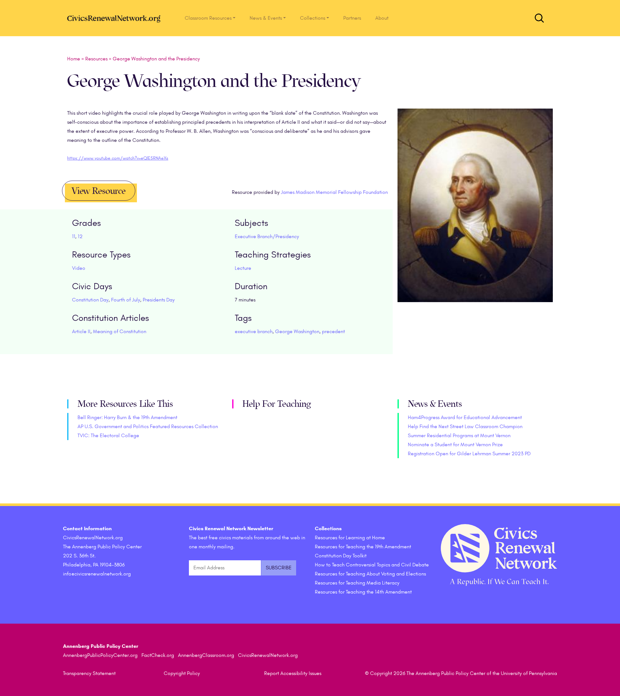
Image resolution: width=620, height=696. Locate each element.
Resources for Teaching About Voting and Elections (370, 574)
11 (73, 236)
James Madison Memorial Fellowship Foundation (334, 192)
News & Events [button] (266, 18)
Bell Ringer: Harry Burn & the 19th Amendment (127, 417)
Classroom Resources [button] (208, 18)
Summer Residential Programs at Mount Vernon (459, 435)
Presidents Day (159, 300)
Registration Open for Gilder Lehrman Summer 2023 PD (469, 454)
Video (78, 268)
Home (73, 59)
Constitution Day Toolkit (341, 556)
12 (80, 236)
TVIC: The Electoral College (108, 435)
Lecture (243, 268)
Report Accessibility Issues (292, 673)
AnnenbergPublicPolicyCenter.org (100, 655)
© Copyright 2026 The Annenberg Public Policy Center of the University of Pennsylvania (461, 673)
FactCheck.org (157, 655)
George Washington (297, 331)
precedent (333, 331)
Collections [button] (312, 18)
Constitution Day (90, 300)
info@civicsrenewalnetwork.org (97, 574)
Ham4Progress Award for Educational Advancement (465, 417)
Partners (352, 18)
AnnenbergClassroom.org (206, 655)
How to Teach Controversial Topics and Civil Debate (372, 565)
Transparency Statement (89, 673)
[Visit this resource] (475, 214)
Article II (81, 331)
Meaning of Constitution (119, 331)
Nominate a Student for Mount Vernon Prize (455, 445)
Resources (96, 59)
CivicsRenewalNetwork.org (268, 655)
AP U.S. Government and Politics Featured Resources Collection (148, 426)
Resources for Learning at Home (350, 538)
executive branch (254, 331)
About (381, 18)
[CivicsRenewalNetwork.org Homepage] (115, 18)
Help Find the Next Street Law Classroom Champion (465, 426)
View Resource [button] (99, 190)
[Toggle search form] (539, 18)
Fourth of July (125, 300)
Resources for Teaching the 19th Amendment (363, 547)
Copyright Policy (182, 673)
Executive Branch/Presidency (267, 236)
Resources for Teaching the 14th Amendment (363, 592)
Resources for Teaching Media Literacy (357, 583)
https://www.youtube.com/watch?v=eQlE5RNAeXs (117, 158)
